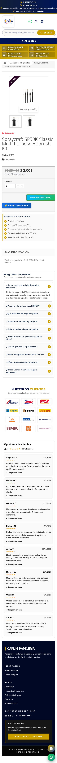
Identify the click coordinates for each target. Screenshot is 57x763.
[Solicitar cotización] (51, 748)
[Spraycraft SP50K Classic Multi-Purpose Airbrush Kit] (15, 122)
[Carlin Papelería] (14, 21)
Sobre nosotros (11, 671)
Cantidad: (9, 182)
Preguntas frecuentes (14, 691)
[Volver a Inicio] (5, 63)
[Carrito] (42, 21)
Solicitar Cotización (13, 695)
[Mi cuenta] (36, 21)
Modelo (5, 155)
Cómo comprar (11, 675)
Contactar (9, 699)
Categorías (29, 41)
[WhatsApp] (30, 21)
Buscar (48, 32)
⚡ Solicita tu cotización (16, 205)
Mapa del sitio (11, 703)
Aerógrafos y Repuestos (20, 63)
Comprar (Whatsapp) (40, 197)
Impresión (10, 159)
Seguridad (9, 687)
